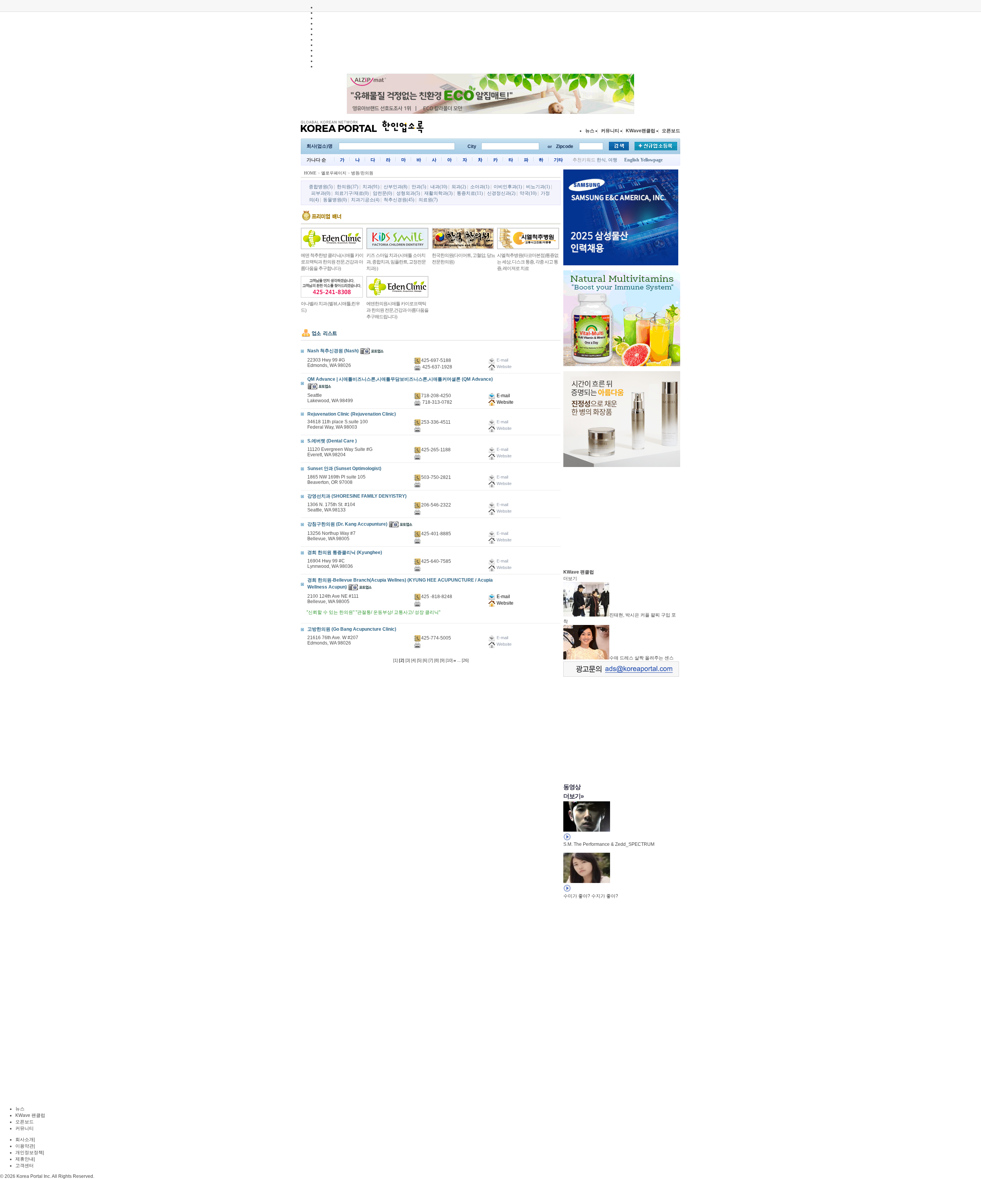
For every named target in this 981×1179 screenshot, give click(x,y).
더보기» (573, 796)
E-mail (502, 395)
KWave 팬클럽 (30, 1115)
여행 (612, 160)
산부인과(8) (395, 186)
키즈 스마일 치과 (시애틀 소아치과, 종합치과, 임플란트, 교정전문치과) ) (396, 262)
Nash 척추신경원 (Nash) (333, 351)
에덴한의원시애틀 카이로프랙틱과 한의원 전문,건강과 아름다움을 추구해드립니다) (397, 310)
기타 (558, 160)
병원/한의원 (362, 173)
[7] (430, 660)
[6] (425, 660)
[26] (465, 660)
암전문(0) (382, 193)
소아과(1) (479, 186)
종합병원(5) (321, 186)
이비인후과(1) (508, 186)
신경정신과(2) (501, 193)
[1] (395, 660)
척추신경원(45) (399, 199)
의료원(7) (428, 199)
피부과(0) (320, 193)
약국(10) (528, 193)
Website (504, 402)
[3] (407, 660)
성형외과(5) (408, 193)
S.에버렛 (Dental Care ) (332, 441)
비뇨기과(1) (538, 186)
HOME (310, 173)
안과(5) (419, 186)
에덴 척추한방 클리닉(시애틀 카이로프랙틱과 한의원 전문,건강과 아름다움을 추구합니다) (332, 262)
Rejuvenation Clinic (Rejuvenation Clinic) (351, 414)
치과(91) (371, 186)
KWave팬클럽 (640, 130)
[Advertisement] (620, 516)
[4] (413, 660)
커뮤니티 (610, 130)
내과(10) (438, 186)
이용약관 (24, 1146)
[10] (449, 660)
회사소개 (24, 1139)
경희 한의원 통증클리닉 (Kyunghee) (344, 552)
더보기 (570, 578)
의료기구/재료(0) (352, 193)
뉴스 (589, 130)
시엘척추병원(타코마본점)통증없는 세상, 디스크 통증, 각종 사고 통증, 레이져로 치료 (527, 262)
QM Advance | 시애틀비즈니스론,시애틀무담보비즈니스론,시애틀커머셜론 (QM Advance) (400, 379)
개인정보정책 (29, 1152)
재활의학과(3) (438, 193)
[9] (442, 660)
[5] (419, 660)
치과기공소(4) (365, 199)
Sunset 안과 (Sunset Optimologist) (344, 468)
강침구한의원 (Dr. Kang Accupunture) (347, 524)
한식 (601, 160)
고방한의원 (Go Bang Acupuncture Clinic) (351, 629)
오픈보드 (671, 130)
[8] (436, 660)
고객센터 (24, 1165)
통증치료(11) (470, 193)
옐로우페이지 (333, 173)
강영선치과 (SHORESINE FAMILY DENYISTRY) (357, 496)
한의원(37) (347, 186)
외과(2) (458, 186)
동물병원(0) (335, 199)
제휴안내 (24, 1159)
